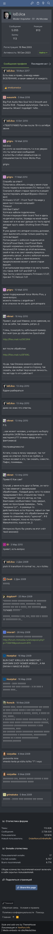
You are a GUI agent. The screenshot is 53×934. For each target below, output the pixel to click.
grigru (10, 141)
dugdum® (12, 596)
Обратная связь (10, 907)
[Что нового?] (43, 3)
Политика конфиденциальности (18, 912)
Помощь (40, 912)
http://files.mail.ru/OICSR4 (16, 339)
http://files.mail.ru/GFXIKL (16, 354)
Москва (44, 18)
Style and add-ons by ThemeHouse (18, 924)
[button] (4, 3)
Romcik (11, 702)
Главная (6, 917)
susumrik (11, 97)
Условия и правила (29, 907)
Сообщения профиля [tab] (15, 63)
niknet (10, 316)
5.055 (14, 30)
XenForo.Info (24, 927)
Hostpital (11, 655)
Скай (9, 579)
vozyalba (11, 753)
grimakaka (12, 794)
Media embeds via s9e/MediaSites (19, 930)
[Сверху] (13, 917)
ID (8, 544)
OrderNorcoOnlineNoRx (40, 838)
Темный (8, 903)
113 (15, 38)
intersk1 (11, 632)
